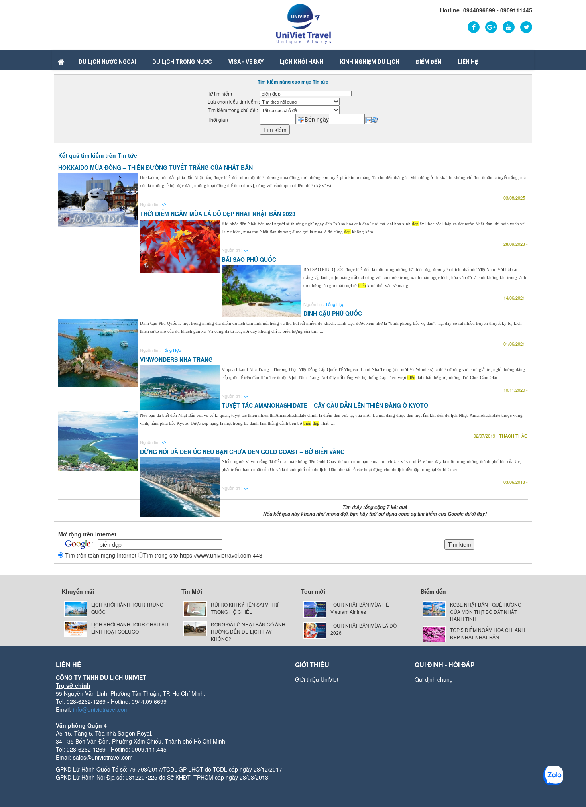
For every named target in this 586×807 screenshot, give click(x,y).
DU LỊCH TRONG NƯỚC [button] (182, 62)
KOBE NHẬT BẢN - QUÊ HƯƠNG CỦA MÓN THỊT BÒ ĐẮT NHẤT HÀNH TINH (485, 611)
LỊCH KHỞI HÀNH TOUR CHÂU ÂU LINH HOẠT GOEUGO (129, 628)
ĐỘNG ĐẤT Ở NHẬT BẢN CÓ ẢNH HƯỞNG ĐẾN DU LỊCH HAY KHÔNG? (248, 631)
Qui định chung (434, 679)
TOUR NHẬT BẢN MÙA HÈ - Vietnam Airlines (361, 608)
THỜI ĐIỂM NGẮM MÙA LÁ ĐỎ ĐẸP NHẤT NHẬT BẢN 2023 (217, 214)
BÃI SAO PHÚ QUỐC (249, 259)
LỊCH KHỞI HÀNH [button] (302, 62)
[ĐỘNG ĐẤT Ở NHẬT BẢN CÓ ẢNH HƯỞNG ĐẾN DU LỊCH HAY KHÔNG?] (195, 627)
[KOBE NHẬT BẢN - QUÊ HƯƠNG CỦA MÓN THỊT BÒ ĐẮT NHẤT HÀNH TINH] (434, 608)
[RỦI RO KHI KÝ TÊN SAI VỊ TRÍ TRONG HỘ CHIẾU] (195, 608)
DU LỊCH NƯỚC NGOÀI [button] (107, 62)
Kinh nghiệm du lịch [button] (369, 62)
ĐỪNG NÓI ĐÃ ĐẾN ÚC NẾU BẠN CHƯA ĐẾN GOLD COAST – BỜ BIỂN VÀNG (242, 452)
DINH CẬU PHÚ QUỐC (332, 313)
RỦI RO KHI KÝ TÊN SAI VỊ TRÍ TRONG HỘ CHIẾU (244, 608)
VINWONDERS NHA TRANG (176, 359)
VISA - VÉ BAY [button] (246, 62)
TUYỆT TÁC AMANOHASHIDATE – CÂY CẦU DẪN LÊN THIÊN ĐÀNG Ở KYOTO (325, 405)
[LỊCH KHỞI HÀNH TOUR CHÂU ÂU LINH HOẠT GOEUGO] (75, 628)
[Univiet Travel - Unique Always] (303, 23)
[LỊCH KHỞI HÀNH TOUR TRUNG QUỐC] (75, 608)
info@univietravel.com (101, 709)
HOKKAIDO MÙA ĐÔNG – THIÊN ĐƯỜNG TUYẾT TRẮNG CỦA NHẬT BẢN (155, 167)
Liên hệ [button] (468, 62)
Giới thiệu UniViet (316, 679)
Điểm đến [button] (428, 62)
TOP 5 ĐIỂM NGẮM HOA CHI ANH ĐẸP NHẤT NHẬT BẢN (487, 633)
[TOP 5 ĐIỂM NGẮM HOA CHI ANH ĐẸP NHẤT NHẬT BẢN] (434, 633)
